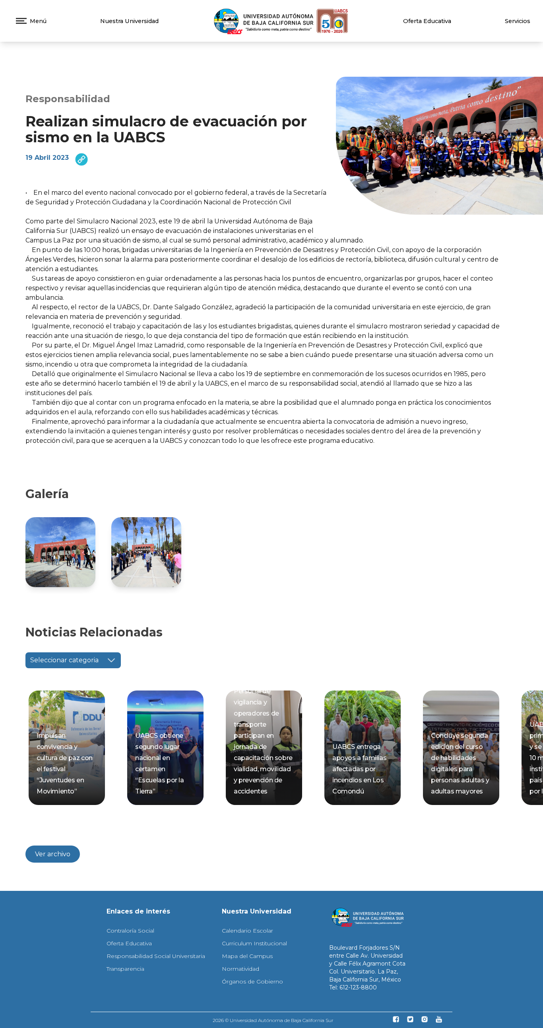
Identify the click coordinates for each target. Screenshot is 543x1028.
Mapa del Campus (247, 956)
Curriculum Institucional (254, 943)
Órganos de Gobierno (252, 981)
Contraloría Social (130, 930)
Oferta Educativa (427, 21)
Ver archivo (52, 854)
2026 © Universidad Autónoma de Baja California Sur (273, 1020)
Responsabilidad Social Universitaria (156, 956)
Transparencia (125, 968)
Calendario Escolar (247, 930)
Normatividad (240, 968)
